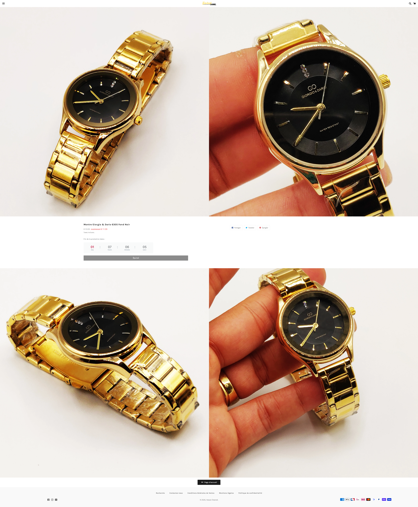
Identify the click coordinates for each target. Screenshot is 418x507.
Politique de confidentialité (250, 493)
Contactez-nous (176, 493)
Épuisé (136, 258)
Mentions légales (226, 493)
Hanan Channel (212, 500)
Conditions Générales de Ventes (201, 493)
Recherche (160, 493)
